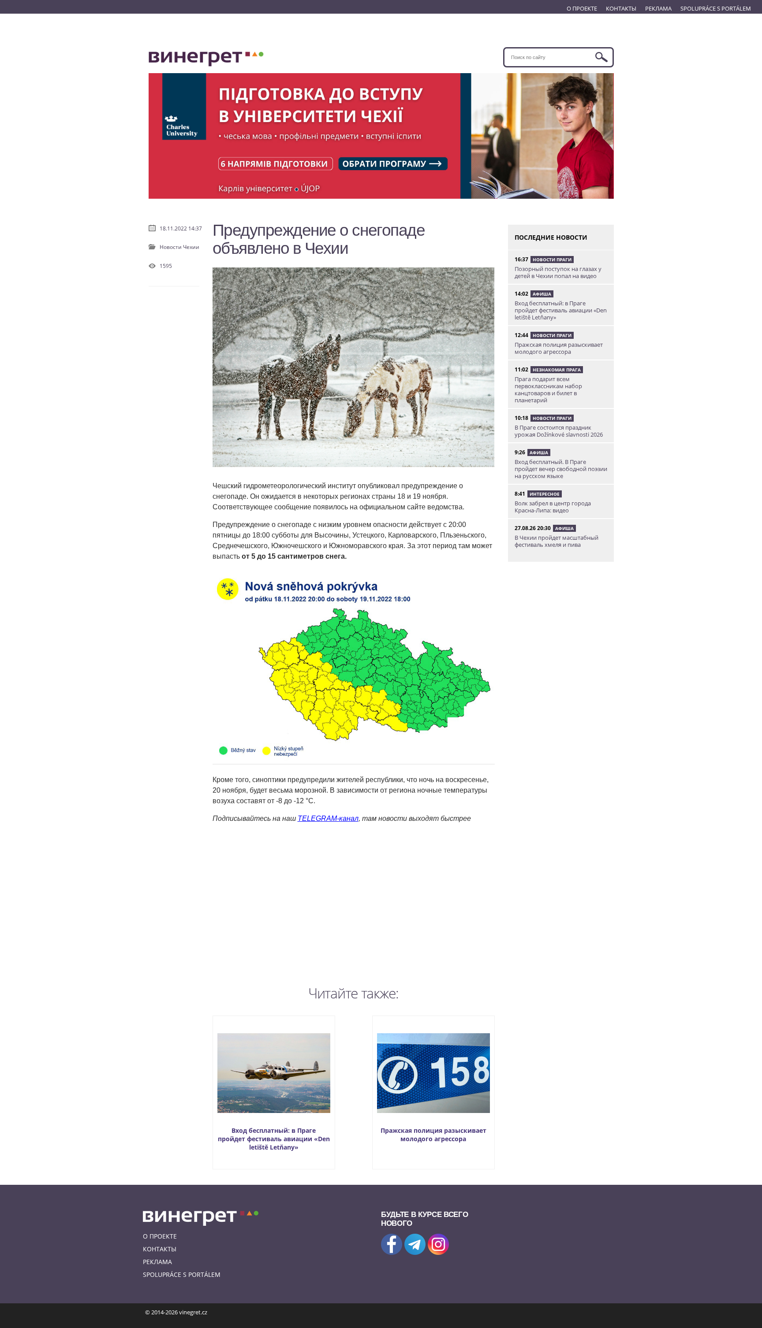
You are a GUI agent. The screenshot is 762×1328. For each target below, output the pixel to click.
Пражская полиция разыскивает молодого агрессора (433, 1134)
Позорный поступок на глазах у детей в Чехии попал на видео (558, 272)
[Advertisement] (354, 902)
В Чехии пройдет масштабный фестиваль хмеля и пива (556, 541)
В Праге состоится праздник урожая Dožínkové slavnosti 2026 (559, 430)
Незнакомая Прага (557, 370)
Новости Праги (552, 259)
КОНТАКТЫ (621, 8)
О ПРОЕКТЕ (582, 8)
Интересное (545, 494)
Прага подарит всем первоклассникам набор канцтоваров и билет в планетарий (548, 389)
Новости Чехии (179, 247)
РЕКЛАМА (658, 8)
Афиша (542, 294)
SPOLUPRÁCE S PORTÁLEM (715, 8)
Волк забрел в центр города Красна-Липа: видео (553, 506)
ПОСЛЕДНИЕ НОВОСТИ (551, 237)
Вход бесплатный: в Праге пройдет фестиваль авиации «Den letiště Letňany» (274, 1138)
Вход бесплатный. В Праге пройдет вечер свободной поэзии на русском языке (561, 469)
